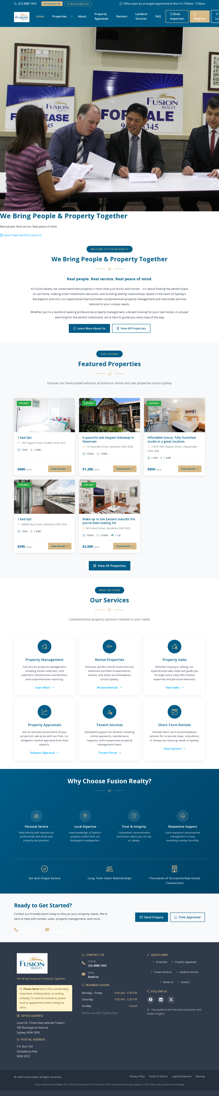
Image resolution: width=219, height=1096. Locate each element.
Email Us (93, 977)
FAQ (158, 16)
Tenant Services (163, 972)
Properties (59, 16)
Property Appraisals (101, 16)
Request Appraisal (42, 753)
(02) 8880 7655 (27, 3)
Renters (122, 16)
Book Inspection (79, 3)
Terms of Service (158, 1076)
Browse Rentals (108, 687)
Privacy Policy (137, 1076)
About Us (168, 982)
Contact (185, 982)
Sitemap (200, 1076)
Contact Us (54, 3)
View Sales (173, 687)
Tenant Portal (108, 753)
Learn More (43, 687)
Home (40, 16)
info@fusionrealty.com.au (69, 932)
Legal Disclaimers (181, 1076)
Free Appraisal (190, 917)
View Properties (13, 235)
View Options (173, 749)
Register (199, 18)
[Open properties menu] (72, 16)
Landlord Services (141, 16)
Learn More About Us (91, 328)
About (82, 16)
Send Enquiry (154, 917)
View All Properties (133, 328)
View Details (58, 468)
